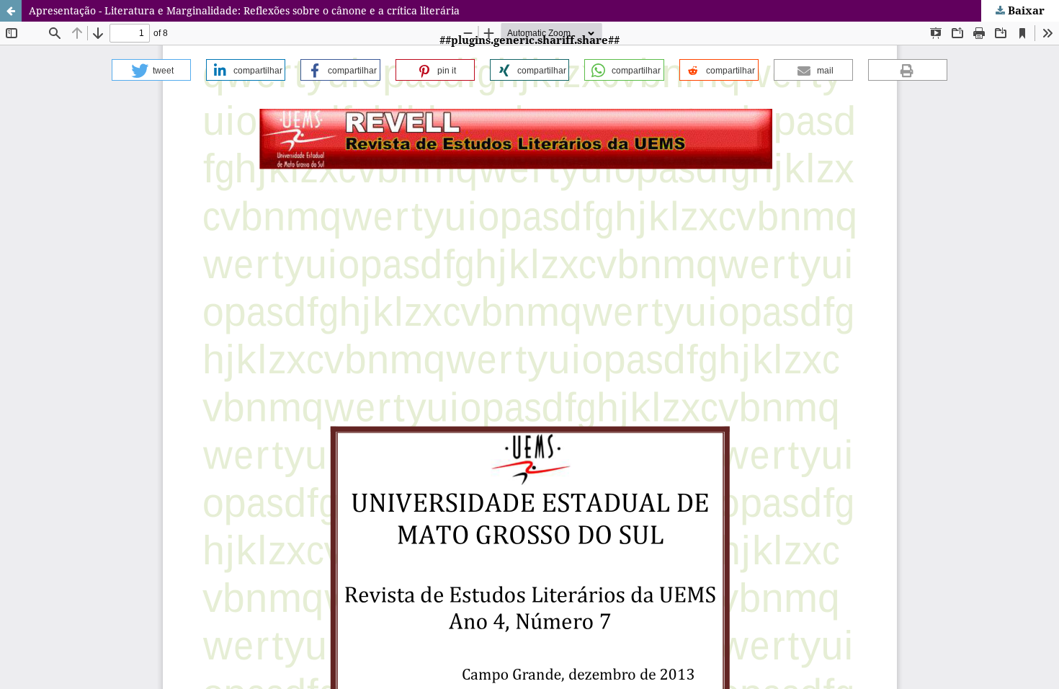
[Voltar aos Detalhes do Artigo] (11, 11)
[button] (151, 70)
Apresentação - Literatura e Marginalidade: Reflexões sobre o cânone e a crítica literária (244, 10)
